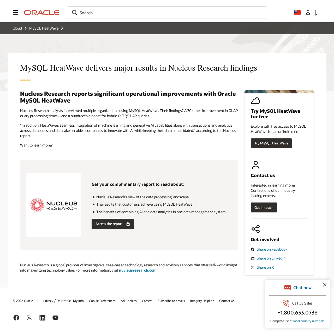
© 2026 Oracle (23, 301)
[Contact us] (318, 12)
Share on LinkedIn (271, 258)
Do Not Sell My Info (70, 301)
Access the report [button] (109, 224)
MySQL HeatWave (43, 28)
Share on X (265, 267)
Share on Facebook (272, 249)
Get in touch (263, 207)
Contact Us (227, 301)
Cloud (17, 28)
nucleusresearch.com (138, 270)
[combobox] (167, 12)
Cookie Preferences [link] (102, 301)
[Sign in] (308, 12)
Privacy (48, 301)
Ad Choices (129, 301)
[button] (16, 12)
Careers (147, 301)
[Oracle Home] (42, 12)
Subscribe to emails (171, 301)
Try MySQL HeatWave (271, 143)
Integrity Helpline (202, 301)
